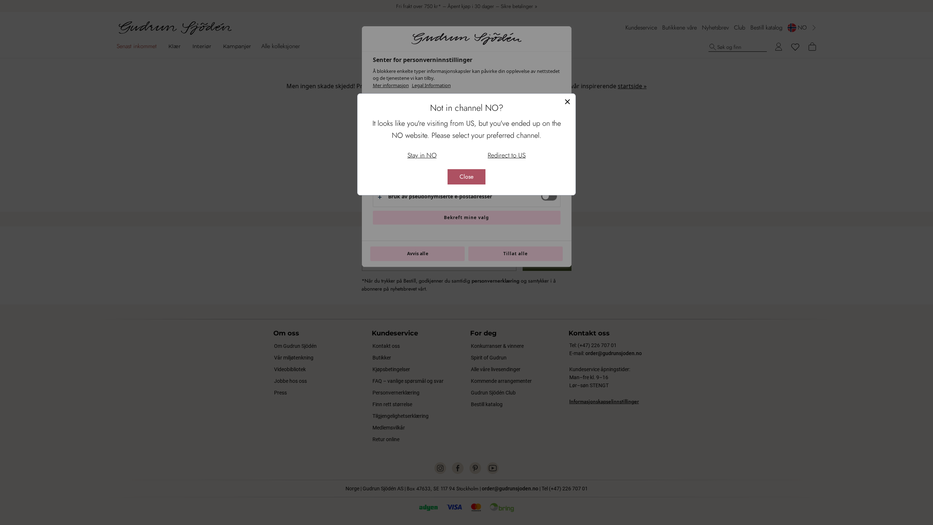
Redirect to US (507, 155)
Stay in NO (422, 155)
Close (466, 176)
